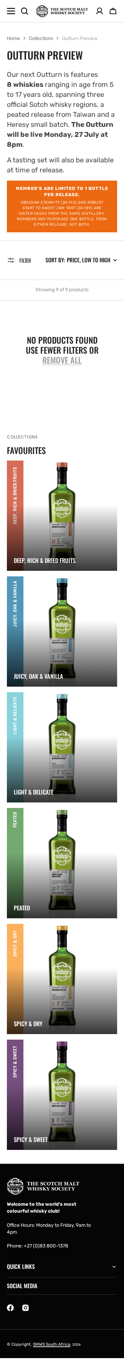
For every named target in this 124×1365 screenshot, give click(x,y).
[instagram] (25, 1307)
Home (13, 38)
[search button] (24, 11)
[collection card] (62, 516)
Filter (25, 260)
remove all (62, 360)
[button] (113, 11)
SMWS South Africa (51, 1344)
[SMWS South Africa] (62, 11)
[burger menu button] (11, 11)
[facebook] (10, 1307)
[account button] (99, 11)
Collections (41, 38)
